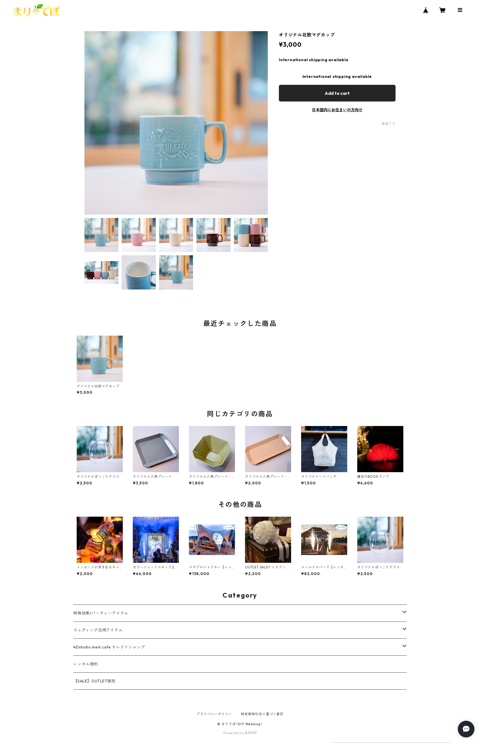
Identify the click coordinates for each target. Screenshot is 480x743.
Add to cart (337, 93)
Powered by (234, 733)
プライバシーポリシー (214, 714)
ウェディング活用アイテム (98, 630)
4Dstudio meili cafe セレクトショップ (109, 647)
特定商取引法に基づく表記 (262, 714)
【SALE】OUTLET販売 (94, 680)
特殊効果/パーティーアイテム (100, 613)
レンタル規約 (85, 664)
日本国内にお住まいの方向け (337, 109)
